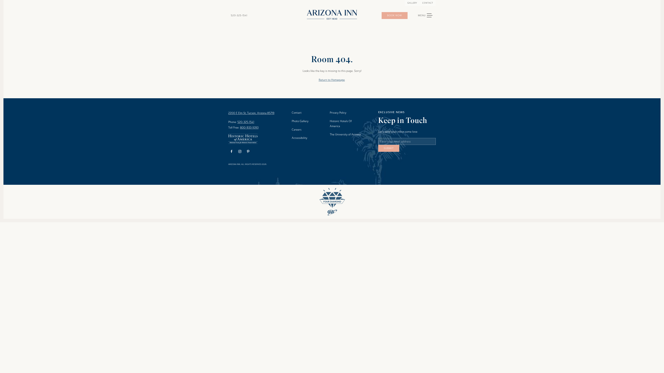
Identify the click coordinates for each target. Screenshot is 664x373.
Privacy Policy (338, 112)
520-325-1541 (239, 15)
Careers (296, 129)
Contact (427, 3)
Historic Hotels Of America (341, 123)
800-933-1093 (249, 127)
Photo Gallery (300, 121)
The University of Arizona (345, 134)
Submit (389, 150)
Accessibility (299, 138)
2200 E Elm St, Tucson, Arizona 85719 (251, 113)
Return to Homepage (332, 80)
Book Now (394, 15)
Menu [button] (427, 15)
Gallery (412, 3)
